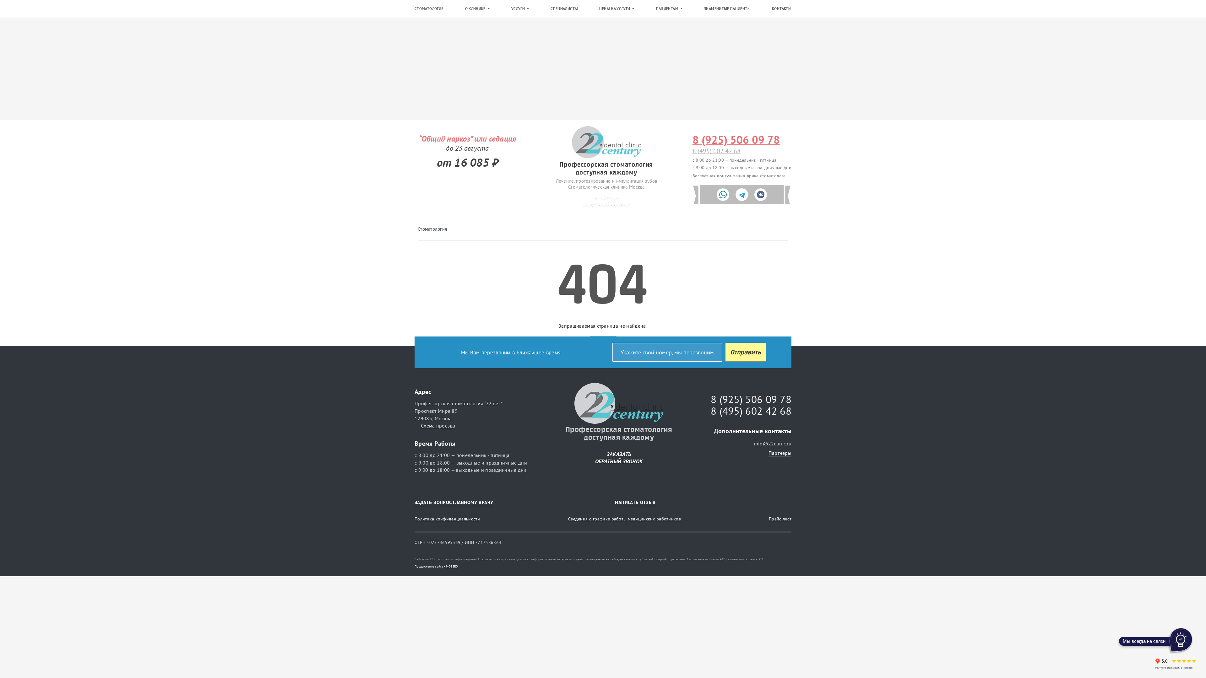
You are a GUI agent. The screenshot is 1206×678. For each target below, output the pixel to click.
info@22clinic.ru (772, 443)
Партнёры (780, 453)
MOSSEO (452, 566)
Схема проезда (438, 425)
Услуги (518, 8)
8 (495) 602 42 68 (717, 151)
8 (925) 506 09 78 (736, 140)
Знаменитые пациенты (727, 8)
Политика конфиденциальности (447, 519)
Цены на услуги (614, 8)
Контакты (781, 8)
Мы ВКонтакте (784, 503)
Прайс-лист (780, 519)
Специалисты (564, 8)
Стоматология (429, 8)
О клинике (475, 8)
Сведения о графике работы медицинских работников (624, 519)
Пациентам (667, 8)
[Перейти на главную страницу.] (606, 142)
